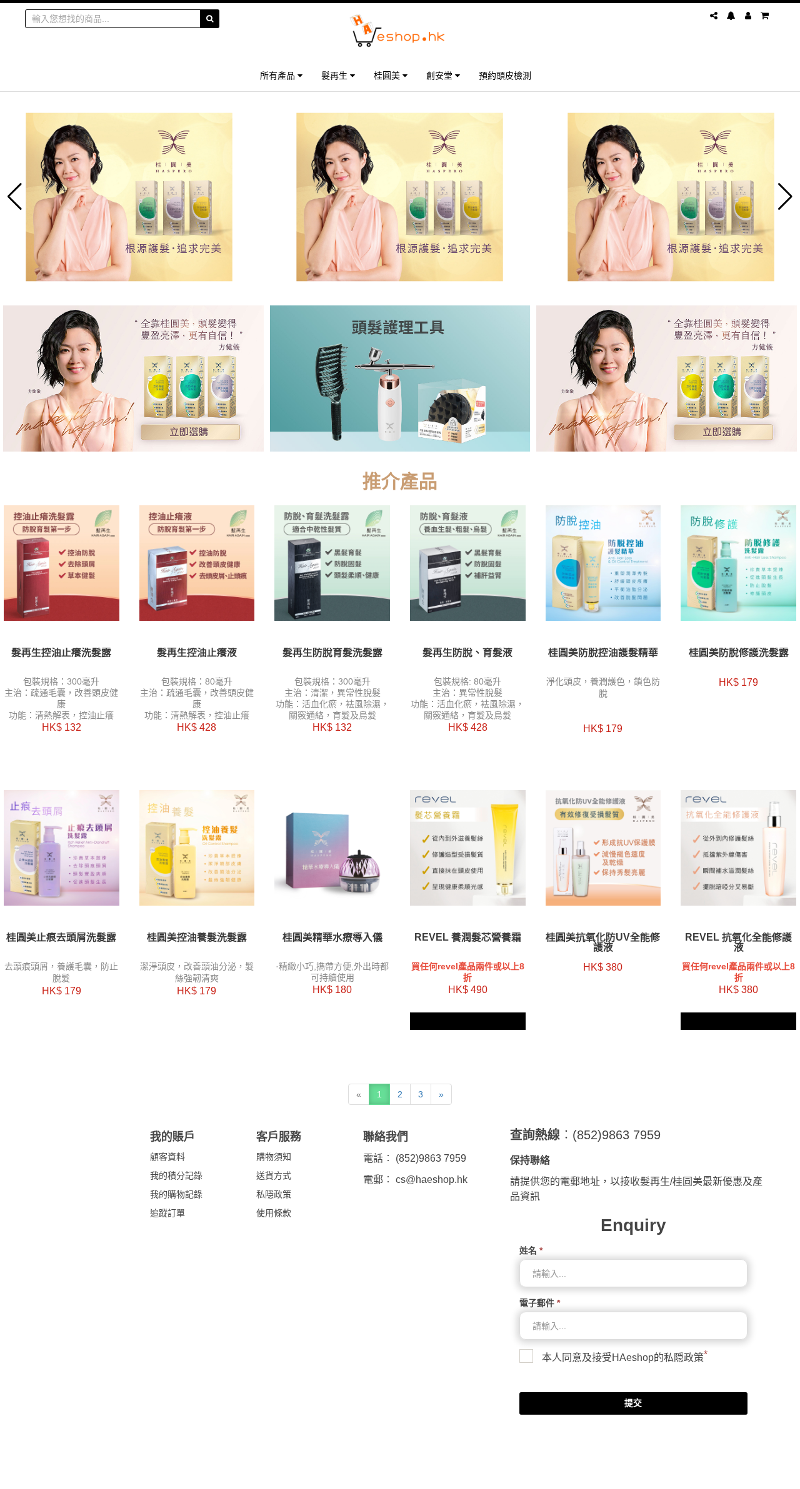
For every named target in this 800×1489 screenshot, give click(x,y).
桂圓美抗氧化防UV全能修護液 (603, 942)
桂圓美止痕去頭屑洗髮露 (61, 937)
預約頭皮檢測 (505, 75)
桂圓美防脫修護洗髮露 (739, 653)
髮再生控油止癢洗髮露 (61, 653)
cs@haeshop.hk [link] (432, 1179)
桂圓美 (388, 75)
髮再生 (335, 75)
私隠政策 (684, 1357)
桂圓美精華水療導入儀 (332, 937)
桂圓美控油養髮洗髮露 (197, 937)
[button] (14, 196)
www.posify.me (740, 1474)
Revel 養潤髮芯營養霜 (467, 937)
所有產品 (279, 75)
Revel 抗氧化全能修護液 (738, 942)
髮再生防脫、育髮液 (467, 653)
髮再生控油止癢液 (197, 653)
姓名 (530, 1250)
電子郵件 (539, 1303)
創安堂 (440, 75)
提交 (633, 1403)
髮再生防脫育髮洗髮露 (332, 653)
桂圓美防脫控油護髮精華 (603, 653)
